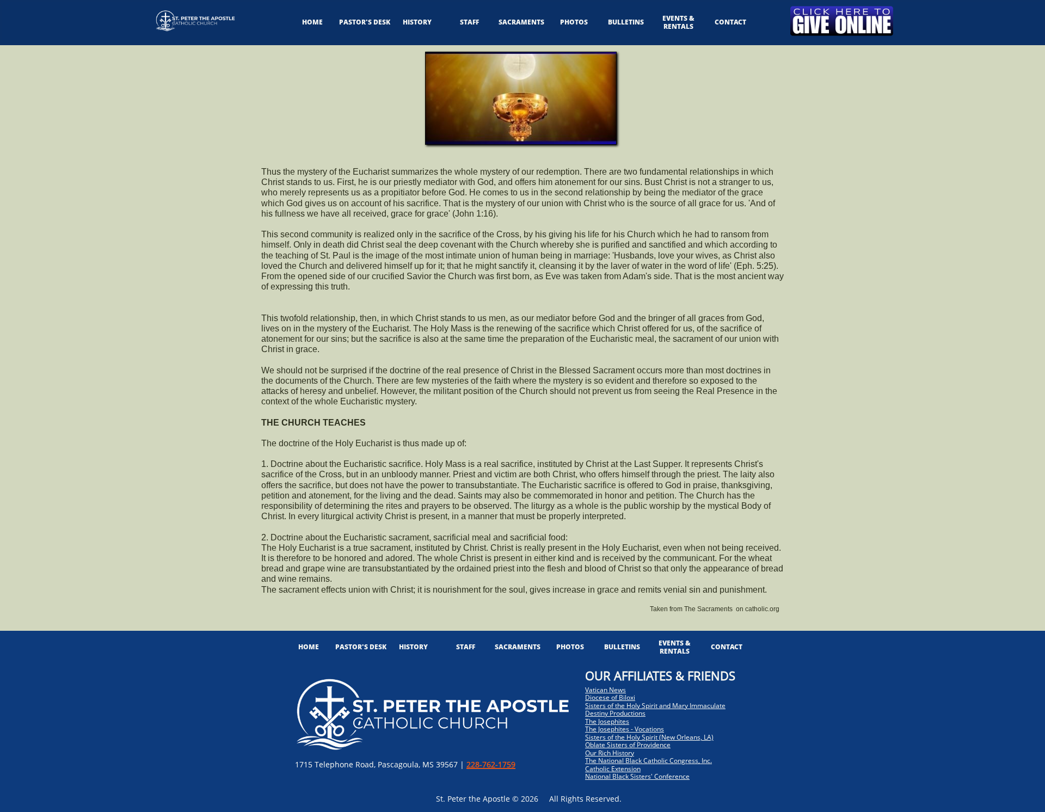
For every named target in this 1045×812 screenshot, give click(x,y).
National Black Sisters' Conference (637, 776)
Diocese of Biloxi (610, 697)
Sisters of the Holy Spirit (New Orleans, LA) (649, 737)
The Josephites (607, 721)
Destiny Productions (615, 713)
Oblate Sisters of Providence (628, 744)
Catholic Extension (613, 768)
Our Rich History (609, 753)
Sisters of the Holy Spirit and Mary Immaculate (655, 705)
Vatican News (605, 689)
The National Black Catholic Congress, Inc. (648, 760)
